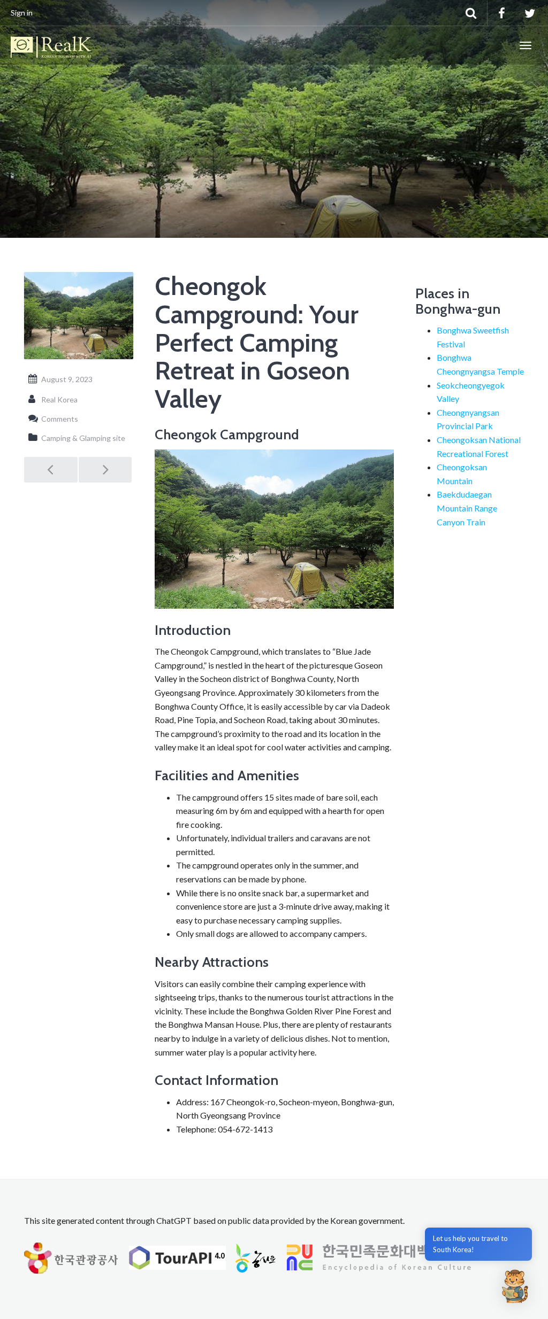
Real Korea (59, 399)
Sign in (22, 12)
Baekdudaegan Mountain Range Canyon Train (467, 507)
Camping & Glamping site (83, 438)
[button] (515, 1286)
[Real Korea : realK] (51, 45)
